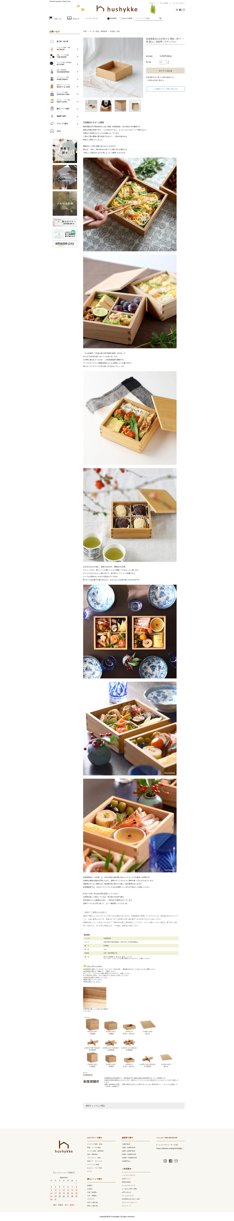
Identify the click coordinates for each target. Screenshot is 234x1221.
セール (89, 1171)
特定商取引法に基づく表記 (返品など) (160, 77)
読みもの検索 (127, 18)
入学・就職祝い (92, 1196)
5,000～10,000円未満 (129, 1154)
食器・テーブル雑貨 (94, 1147)
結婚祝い (90, 1185)
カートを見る (164, 3)
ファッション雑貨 (93, 1164)
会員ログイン (126, 1179)
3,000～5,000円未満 (128, 1151)
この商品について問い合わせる (165, 89)
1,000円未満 (126, 1144)
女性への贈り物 (92, 1202)
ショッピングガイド (179, 3)
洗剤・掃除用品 (92, 1154)
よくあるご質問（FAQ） (130, 1189)
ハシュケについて (91, 18)
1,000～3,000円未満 (128, 1147)
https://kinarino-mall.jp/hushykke (169, 1148)
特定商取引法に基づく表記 (131, 1199)
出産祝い (90, 1189)
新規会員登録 (126, 1182)
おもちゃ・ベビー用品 (94, 1168)
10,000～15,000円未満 (129, 1158)
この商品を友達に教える (155, 80)
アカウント (152, 3)
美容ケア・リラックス (94, 1161)
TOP (85, 31)
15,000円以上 (126, 1161)
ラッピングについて (128, 1185)
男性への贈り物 (92, 1206)
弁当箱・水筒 (115, 31)
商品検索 (113, 18)
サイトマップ (126, 1206)
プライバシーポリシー (129, 1202)
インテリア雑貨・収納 (94, 1144)
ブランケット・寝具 (94, 1158)
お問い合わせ (126, 1192)
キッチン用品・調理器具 (98, 31)
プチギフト (91, 1199)
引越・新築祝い (92, 1192)
